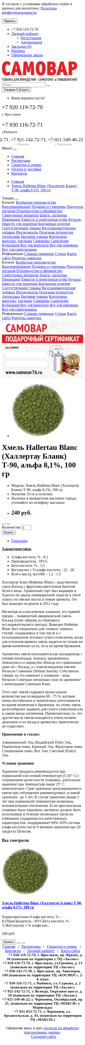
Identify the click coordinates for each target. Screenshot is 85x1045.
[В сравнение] (8, 524)
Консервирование (16, 207)
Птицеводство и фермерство (39, 211)
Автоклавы (11, 237)
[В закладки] (4, 524)
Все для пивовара (64, 245)
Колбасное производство (36, 202)
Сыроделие (60, 241)
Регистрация (31, 38)
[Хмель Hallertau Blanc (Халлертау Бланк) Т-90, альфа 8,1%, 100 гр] (38, 436)
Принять (10, 21)
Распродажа (20, 161)
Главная (17, 156)
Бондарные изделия (54, 224)
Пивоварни (11, 219)
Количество (11, 527)
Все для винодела (34, 245)
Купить (9, 532)
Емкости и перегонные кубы (44, 219)
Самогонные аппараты (20, 215)
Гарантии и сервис (26, 165)
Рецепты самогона (26, 258)
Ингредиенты (27, 232)
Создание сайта (43, 1037)
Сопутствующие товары (21, 228)
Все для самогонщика (19, 249)
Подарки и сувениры (49, 207)
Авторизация (31, 42)
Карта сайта (70, 951)
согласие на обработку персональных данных (51, 1030)
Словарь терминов (39, 254)
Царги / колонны (53, 215)
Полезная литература (56, 232)
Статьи (60, 254)
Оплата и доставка (26, 169)
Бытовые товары (34, 237)
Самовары (41, 241)
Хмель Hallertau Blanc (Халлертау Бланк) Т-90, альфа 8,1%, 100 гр (44, 188)
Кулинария (10, 245)
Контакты (19, 173)
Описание (19, 541)
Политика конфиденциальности (29, 10)
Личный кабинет (41, 951)
